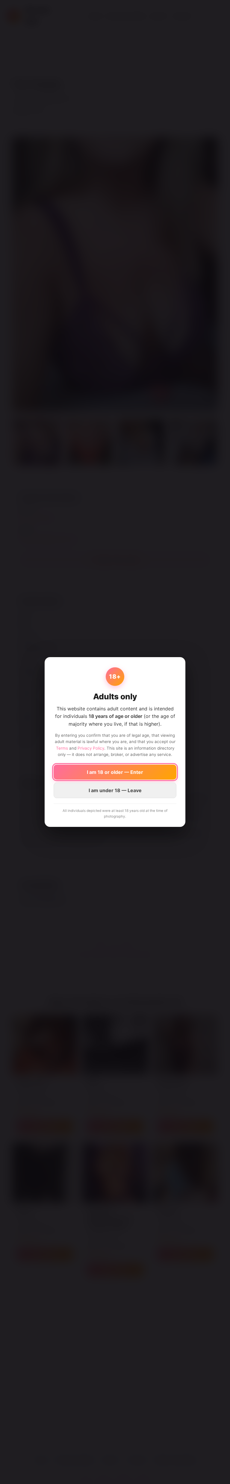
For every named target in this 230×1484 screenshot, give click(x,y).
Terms (62, 748)
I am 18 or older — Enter (115, 772)
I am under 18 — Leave (115, 790)
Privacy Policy (91, 748)
